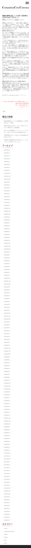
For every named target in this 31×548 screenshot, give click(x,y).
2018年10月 (7, 424)
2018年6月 (7, 435)
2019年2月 (7, 412)
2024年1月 (7, 240)
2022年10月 (7, 284)
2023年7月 (7, 257)
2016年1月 (7, 520)
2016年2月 (7, 517)
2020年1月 (7, 380)
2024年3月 (7, 234)
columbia (21, 19)
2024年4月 (7, 231)
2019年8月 (7, 394)
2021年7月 (7, 327)
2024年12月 (7, 208)
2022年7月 (7, 292)
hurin (5, 540)
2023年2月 (7, 272)
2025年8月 (7, 185)
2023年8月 (7, 255)
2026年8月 (7, 150)
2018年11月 (7, 421)
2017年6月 (7, 470)
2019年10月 (7, 389)
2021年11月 (7, 316)
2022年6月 (7, 295)
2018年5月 (7, 438)
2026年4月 (7, 161)
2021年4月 (7, 336)
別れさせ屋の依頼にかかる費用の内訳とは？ (15, 101)
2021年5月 (7, 333)
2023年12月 (7, 243)
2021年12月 (7, 313)
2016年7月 (7, 502)
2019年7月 (7, 397)
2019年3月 (7, 409)
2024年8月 (7, 220)
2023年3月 (7, 269)
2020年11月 (7, 351)
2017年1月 (7, 485)
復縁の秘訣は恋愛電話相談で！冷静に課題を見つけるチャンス (22, 105)
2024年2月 (7, 237)
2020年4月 (7, 371)
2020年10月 (7, 354)
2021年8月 (7, 325)
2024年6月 (7, 225)
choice (5, 528)
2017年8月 (7, 464)
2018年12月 (7, 418)
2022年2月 (7, 307)
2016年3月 (7, 514)
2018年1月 (7, 450)
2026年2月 (7, 167)
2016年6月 (7, 505)
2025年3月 (7, 199)
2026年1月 (7, 170)
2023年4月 (7, 266)
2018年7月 (7, 432)
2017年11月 (7, 456)
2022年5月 (7, 298)
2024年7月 (7, 223)
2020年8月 (7, 360)
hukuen (6, 537)
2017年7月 (7, 467)
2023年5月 (7, 263)
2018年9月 (7, 427)
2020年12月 (7, 348)
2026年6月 (7, 155)
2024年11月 (7, 211)
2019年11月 (7, 386)
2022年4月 (7, 301)
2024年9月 (7, 217)
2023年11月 (7, 246)
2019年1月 (7, 415)
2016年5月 (7, 508)
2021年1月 (7, 345)
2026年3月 (7, 164)
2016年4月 (7, 511)
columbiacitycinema (14, 95)
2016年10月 (7, 494)
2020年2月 (7, 377)
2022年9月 (7, 287)
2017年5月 (7, 473)
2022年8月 (7, 290)
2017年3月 (7, 479)
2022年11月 (7, 281)
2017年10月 (7, 459)
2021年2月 (7, 342)
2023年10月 (7, 249)
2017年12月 (7, 453)
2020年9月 (7, 357)
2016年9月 (7, 496)
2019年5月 (7, 403)
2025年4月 (7, 196)
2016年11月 (7, 491)
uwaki (5, 543)
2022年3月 (7, 304)
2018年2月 (7, 447)
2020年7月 (7, 362)
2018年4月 (7, 441)
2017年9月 (7, 462)
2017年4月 (7, 476)
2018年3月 (7, 444)
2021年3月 (7, 339)
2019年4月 (7, 406)
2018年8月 (7, 429)
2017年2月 (7, 482)
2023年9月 (7, 252)
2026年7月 (7, 153)
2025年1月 (7, 205)
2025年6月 (7, 190)
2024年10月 (7, 214)
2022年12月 (7, 278)
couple (5, 534)
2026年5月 (7, 158)
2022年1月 (7, 310)
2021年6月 (7, 330)
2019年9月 (7, 392)
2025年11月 (7, 176)
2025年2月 (7, 202)
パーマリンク (22, 95)
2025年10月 (7, 179)
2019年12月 (7, 383)
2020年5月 (7, 368)
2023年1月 (7, 275)
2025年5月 (7, 193)
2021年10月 (7, 319)
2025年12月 (7, 173)
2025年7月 (7, 188)
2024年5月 (7, 228)
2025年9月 (7, 182)
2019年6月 (7, 400)
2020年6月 (7, 365)
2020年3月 (7, 374)
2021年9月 (7, 322)
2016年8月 (7, 499)
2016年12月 (7, 488)
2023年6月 (7, 260)
